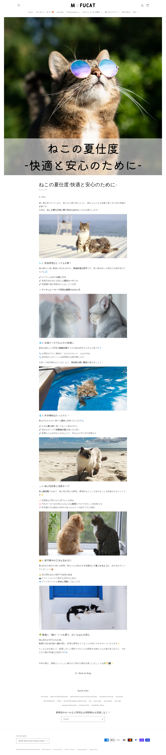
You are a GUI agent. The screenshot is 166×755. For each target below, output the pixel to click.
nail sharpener (49, 701)
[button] (19, 5)
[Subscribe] (102, 719)
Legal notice (93, 749)
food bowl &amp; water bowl (75, 701)
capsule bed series (69, 705)
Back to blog (85, 673)
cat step (117, 701)
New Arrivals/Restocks (59, 696)
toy (90, 701)
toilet (59, 701)
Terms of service (70, 749)
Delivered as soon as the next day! (83, 696)
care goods (108, 701)
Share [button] (43, 197)
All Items (44, 696)
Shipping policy (82, 749)
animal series (84, 705)
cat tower (119, 696)
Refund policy (46, 749)
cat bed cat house (106, 696)
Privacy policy (57, 749)
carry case (97, 701)
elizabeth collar (98, 705)
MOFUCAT (24, 749)
